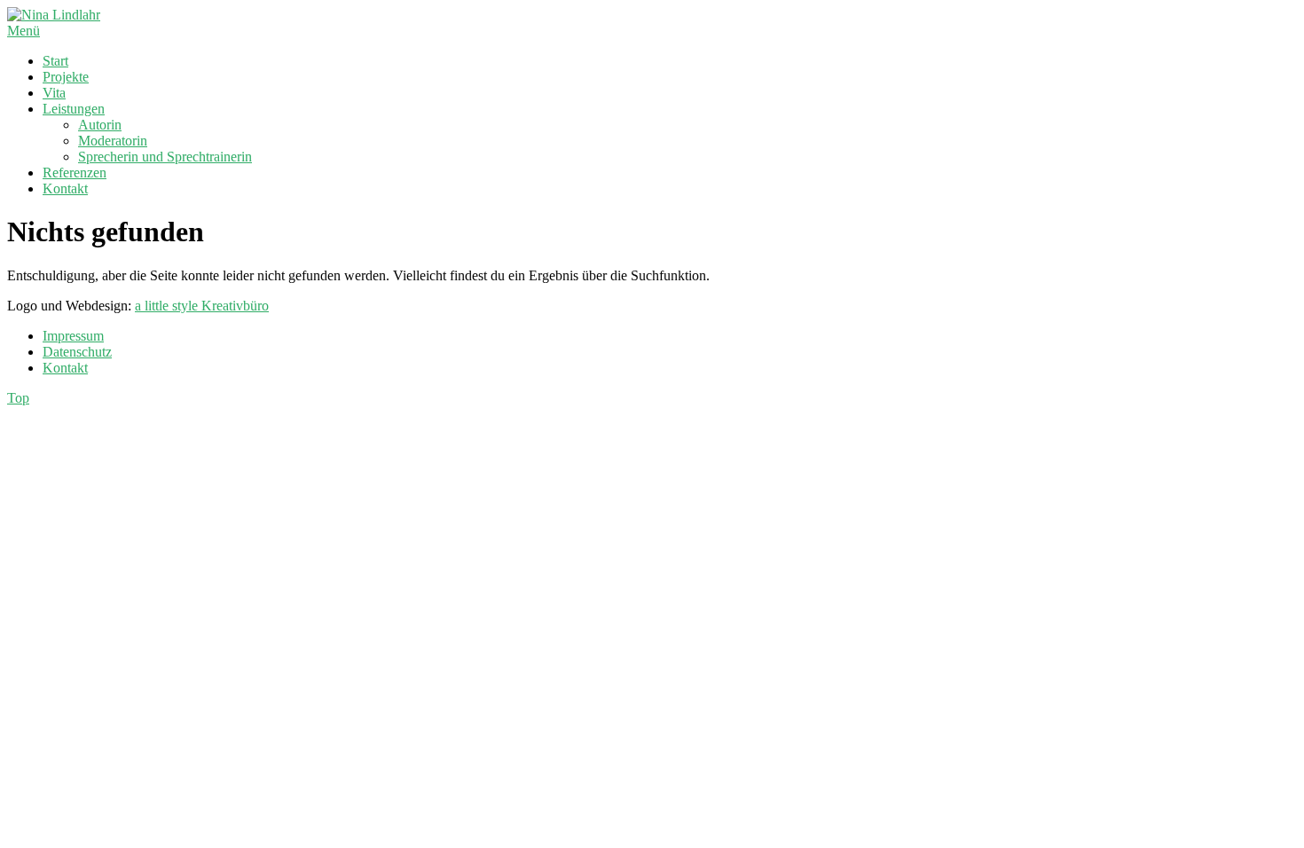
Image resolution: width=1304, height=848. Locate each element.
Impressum (73, 335)
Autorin (100, 124)
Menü (23, 30)
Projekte (66, 76)
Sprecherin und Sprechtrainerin (165, 156)
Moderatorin (112, 140)
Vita (54, 92)
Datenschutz (77, 351)
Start (55, 60)
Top (18, 397)
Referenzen (74, 172)
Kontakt (65, 188)
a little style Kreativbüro (202, 305)
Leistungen (74, 108)
